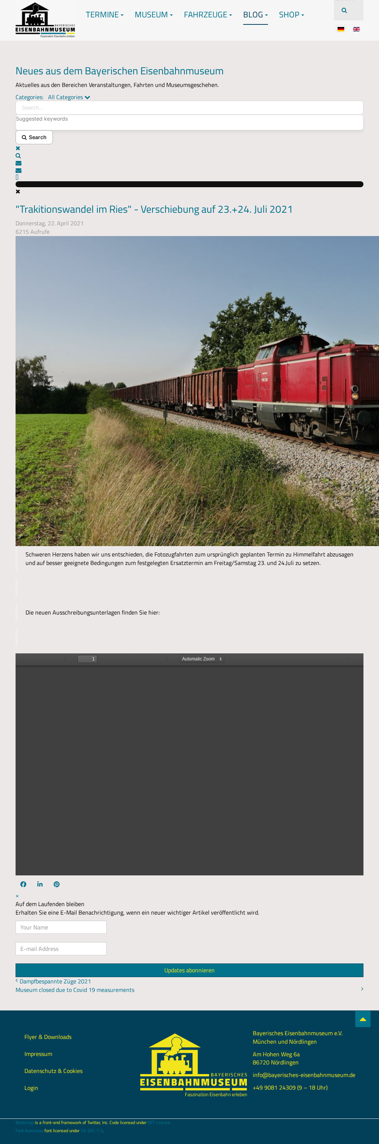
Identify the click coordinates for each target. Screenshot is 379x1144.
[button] (189, 155)
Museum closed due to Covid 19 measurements (75, 989)
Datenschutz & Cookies (53, 1070)
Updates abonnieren (189, 970)
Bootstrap (25, 1122)
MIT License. (159, 1122)
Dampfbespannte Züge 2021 (55, 981)
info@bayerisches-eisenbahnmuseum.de (304, 1074)
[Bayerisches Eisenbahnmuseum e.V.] (45, 10)
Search (37, 137)
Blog (253, 14)
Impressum (38, 1053)
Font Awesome (29, 1130)
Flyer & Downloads (47, 1036)
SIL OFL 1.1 (92, 1130)
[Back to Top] (363, 1018)
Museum (151, 14)
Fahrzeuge (205, 14)
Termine (102, 14)
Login (31, 1087)
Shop (289, 14)
